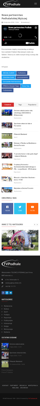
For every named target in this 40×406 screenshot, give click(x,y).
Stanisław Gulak (8, 77)
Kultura (6, 309)
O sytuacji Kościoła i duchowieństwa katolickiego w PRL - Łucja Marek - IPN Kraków (25, 167)
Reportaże (7, 317)
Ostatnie (7, 105)
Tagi (20, 105)
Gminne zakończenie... (17, 344)
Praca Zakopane (7, 370)
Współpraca (33, 385)
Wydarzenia (8, 306)
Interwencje (8, 323)
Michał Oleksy (9, 73)
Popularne (32, 105)
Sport (6, 312)
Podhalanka (22, 73)
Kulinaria (7, 332)
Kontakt (5, 385)
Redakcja (23, 385)
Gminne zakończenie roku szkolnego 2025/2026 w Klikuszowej (23, 113)
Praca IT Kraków (7, 372)
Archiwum (24, 388)
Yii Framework (32, 398)
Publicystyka (8, 320)
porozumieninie (22, 77)
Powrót (5, 67)
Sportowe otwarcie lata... (18, 353)
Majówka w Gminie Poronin (23, 188)
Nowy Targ (25, 86)
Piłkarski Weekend (20, 134)
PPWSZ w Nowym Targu (11, 86)
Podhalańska (7, 90)
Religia (6, 326)
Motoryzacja (8, 329)
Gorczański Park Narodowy (12, 81)
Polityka (6, 315)
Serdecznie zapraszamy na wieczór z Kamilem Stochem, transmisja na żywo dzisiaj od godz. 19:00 (22, 242)
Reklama (15, 388)
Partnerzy (14, 385)
